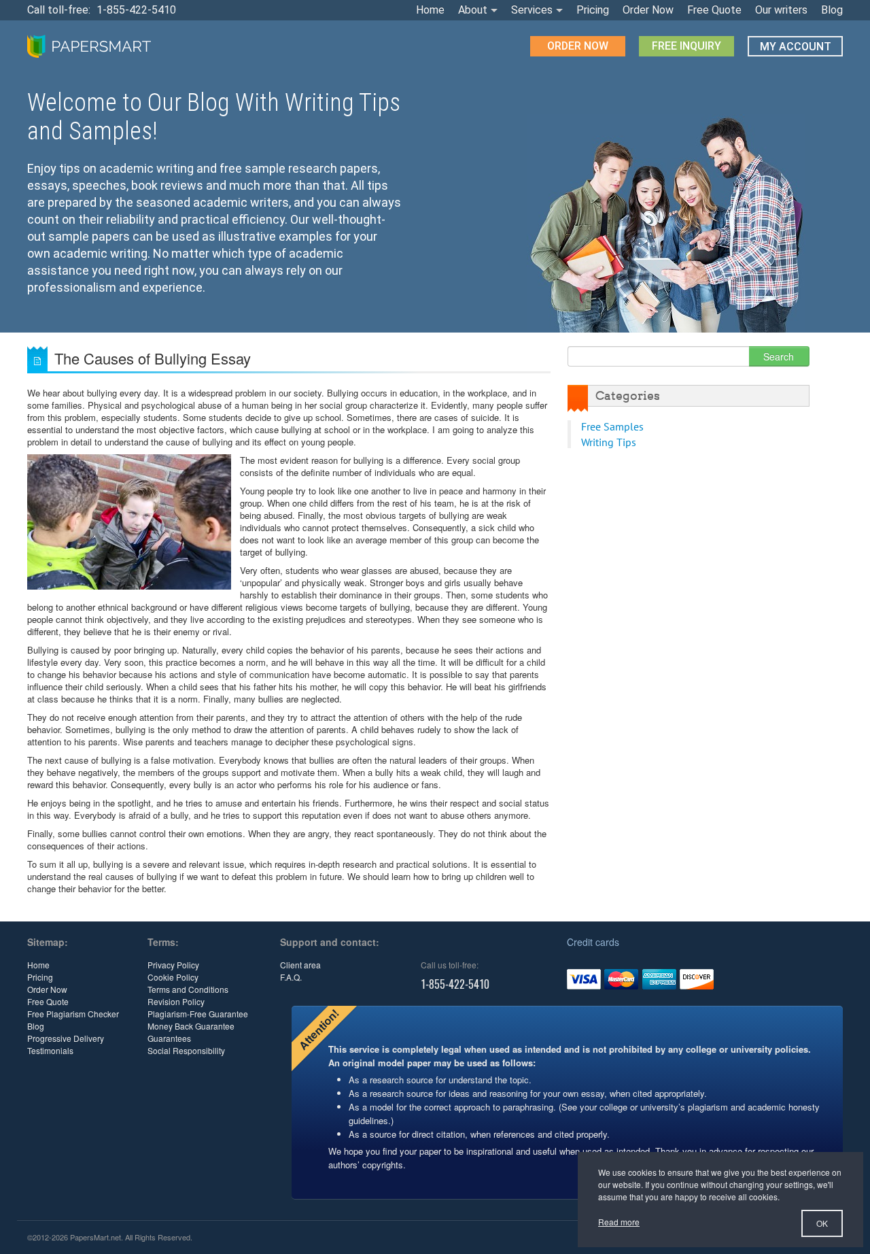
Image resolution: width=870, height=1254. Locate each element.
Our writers (781, 9)
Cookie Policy (172, 977)
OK (822, 1223)
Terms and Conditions (187, 989)
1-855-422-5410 (136, 9)
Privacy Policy (173, 964)
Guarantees (169, 1038)
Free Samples (612, 426)
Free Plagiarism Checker (73, 1013)
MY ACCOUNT (795, 46)
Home (430, 9)
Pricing (592, 9)
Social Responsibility (186, 1050)
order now (577, 45)
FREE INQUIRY (686, 45)
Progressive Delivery (65, 1038)
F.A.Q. (291, 977)
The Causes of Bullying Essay (152, 358)
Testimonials (50, 1050)
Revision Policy (176, 1001)
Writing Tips (608, 442)
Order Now (648, 9)
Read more (619, 1221)
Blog (832, 9)
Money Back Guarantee (190, 1026)
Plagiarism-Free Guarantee (197, 1013)
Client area (300, 964)
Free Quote (714, 9)
